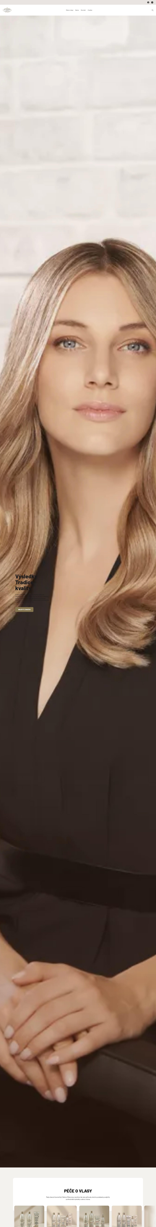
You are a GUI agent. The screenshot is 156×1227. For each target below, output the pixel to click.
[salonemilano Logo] (7, 10)
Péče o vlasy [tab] (69, 10)
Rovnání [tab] (83, 10)
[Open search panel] (151, 10)
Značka (90, 10)
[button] (152, 592)
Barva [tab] (77, 10)
